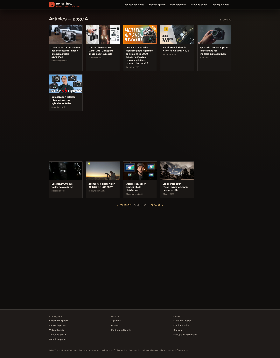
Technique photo (220, 4)
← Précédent (124, 205)
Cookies (177, 330)
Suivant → (157, 205)
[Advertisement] (136, 136)
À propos (116, 320)
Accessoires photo (134, 4)
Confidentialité (181, 325)
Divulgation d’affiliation (185, 334)
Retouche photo (198, 4)
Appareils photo (157, 4)
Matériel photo (178, 4)
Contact (115, 325)
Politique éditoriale (121, 330)
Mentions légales (182, 320)
